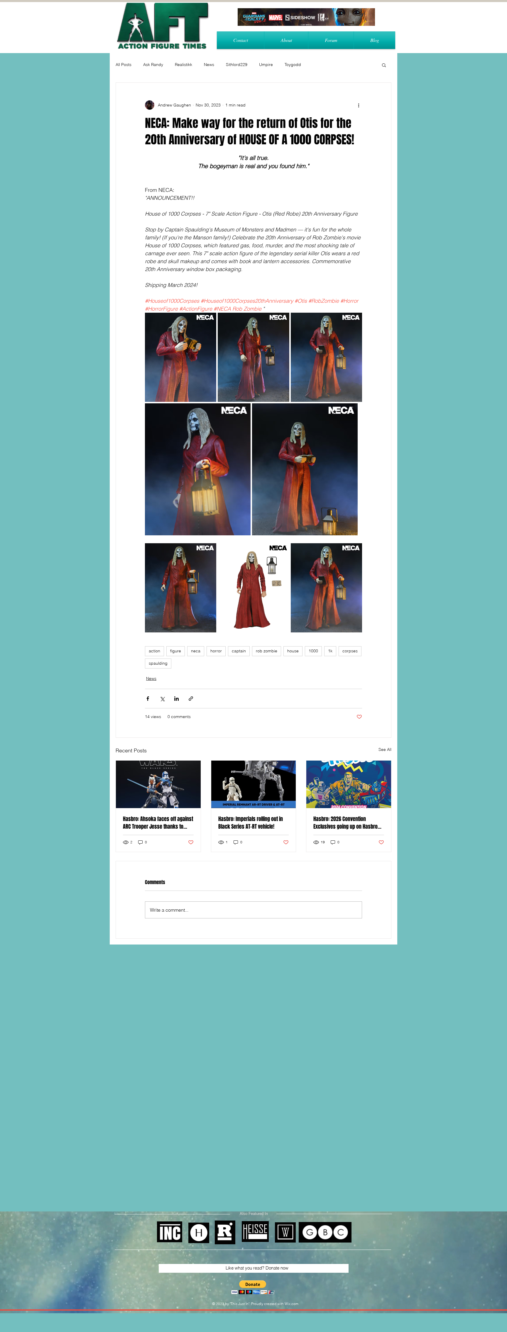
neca (195, 651)
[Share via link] (191, 698)
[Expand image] (180, 357)
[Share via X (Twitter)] (162, 698)
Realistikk (183, 64)
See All (384, 749)
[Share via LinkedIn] (176, 698)
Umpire (266, 64)
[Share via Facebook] (148, 698)
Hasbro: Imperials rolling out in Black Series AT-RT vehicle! (250, 822)
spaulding (158, 663)
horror (216, 651)
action (154, 651)
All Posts (123, 64)
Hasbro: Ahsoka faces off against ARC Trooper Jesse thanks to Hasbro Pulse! (158, 822)
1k (330, 651)
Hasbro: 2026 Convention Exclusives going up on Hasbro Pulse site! (345, 822)
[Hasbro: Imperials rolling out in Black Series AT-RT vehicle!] (253, 784)
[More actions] (358, 105)
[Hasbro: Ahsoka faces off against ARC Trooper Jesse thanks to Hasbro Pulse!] (158, 784)
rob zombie (266, 651)
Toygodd (293, 64)
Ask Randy (153, 64)
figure (175, 651)
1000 (313, 651)
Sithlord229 (236, 64)
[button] (384, 64)
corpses (350, 651)
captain (239, 651)
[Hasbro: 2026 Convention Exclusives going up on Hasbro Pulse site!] (348, 784)
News (209, 64)
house (293, 651)
